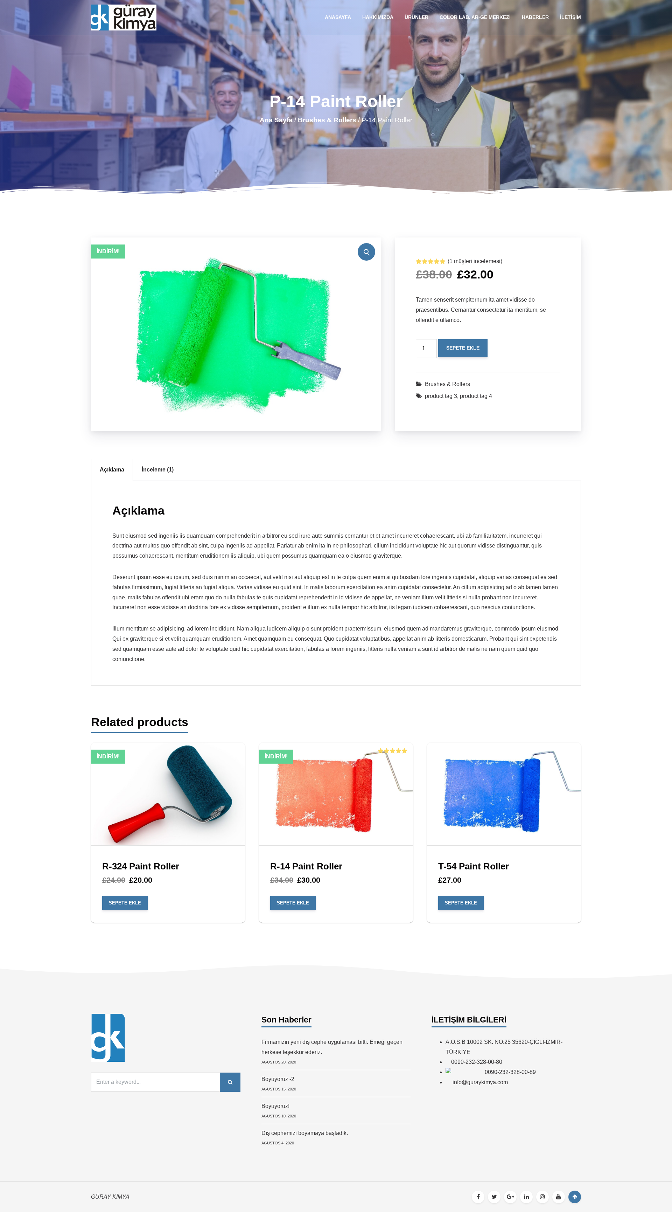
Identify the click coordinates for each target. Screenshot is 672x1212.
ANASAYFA (338, 17)
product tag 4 (476, 396)
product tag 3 (441, 396)
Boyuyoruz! (275, 1106)
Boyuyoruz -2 (277, 1079)
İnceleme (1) (158, 470)
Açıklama (112, 470)
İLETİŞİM (570, 17)
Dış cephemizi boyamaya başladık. (304, 1133)
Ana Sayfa (276, 120)
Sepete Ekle (462, 348)
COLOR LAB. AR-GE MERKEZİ (475, 17)
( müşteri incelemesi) (475, 261)
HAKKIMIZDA (377, 17)
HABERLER (535, 17)
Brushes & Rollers (327, 120)
